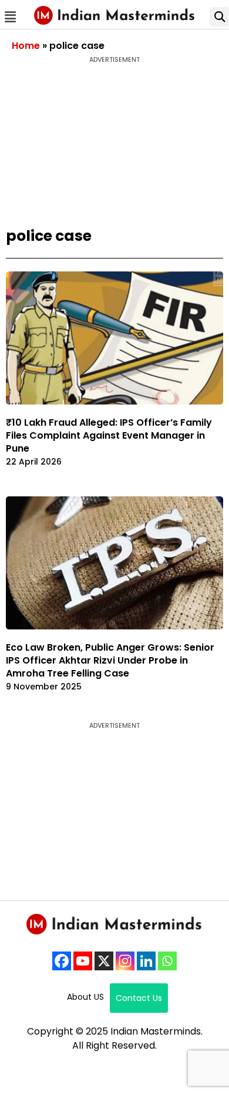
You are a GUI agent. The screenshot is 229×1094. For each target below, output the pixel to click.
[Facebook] (61, 961)
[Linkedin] (146, 961)
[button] (10, 17)
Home (26, 45)
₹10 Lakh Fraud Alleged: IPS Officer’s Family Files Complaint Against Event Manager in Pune (109, 435)
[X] (104, 961)
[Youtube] (82, 961)
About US (85, 997)
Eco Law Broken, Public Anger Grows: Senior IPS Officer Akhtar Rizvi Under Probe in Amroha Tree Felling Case (110, 660)
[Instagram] (125, 961)
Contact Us (139, 998)
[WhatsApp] (167, 961)
